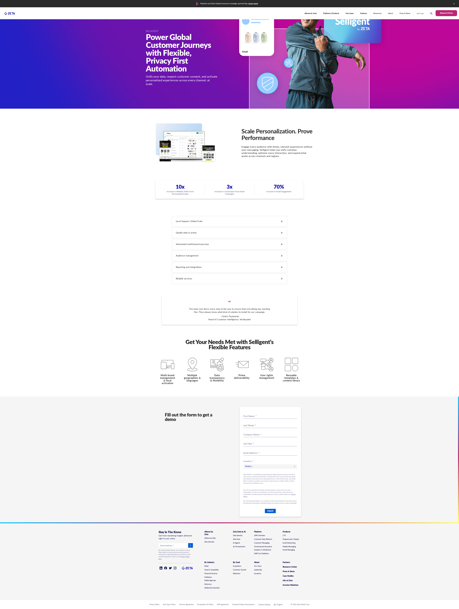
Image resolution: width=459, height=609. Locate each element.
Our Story (257, 566)
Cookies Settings (264, 605)
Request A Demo (446, 13)
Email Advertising (289, 543)
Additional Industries (212, 588)
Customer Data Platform (263, 539)
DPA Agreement (223, 604)
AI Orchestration (239, 547)
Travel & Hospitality (211, 570)
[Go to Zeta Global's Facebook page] (165, 568)
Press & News (405, 13)
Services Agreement (186, 604)
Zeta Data (236, 539)
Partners (363, 13)
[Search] (431, 13)
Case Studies (288, 576)
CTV (284, 535)
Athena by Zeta (210, 538)
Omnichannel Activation (263, 547)
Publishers (208, 577)
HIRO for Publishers (261, 553)
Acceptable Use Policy (205, 604)
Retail (206, 566)
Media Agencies (210, 580)
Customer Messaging (261, 543)
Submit (270, 511)
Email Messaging (289, 550)
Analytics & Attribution (262, 550)
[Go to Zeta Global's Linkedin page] (160, 568)
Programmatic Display (291, 539)
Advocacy (208, 584)
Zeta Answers (209, 542)
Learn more (253, 4)
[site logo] (7, 13)
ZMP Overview (259, 535)
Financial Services (210, 573)
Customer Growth (239, 570)
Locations (257, 573)
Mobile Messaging (289, 547)
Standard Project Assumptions (243, 604)
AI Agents (236, 543)
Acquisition (237, 566)
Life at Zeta (287, 581)
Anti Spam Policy (169, 604)
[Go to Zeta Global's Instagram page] (175, 568)
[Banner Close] (454, 3)
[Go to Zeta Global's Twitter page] (170, 568)
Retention (236, 573)
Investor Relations (290, 585)
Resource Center (290, 567)
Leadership (258, 570)
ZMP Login (420, 13)
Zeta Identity (237, 535)
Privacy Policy (154, 604)
